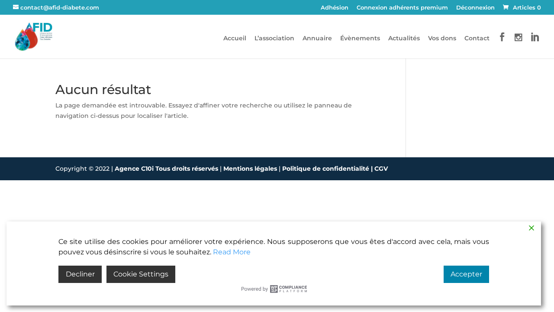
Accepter (466, 274)
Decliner (80, 274)
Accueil (234, 39)
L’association (274, 39)
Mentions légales (251, 168)
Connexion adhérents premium (402, 8)
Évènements (360, 39)
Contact (477, 39)
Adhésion (334, 8)
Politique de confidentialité (326, 168)
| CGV (379, 168)
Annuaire (317, 39)
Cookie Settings (140, 274)
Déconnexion (475, 8)
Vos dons (442, 39)
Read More (232, 252)
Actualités (404, 39)
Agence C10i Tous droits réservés (167, 168)
